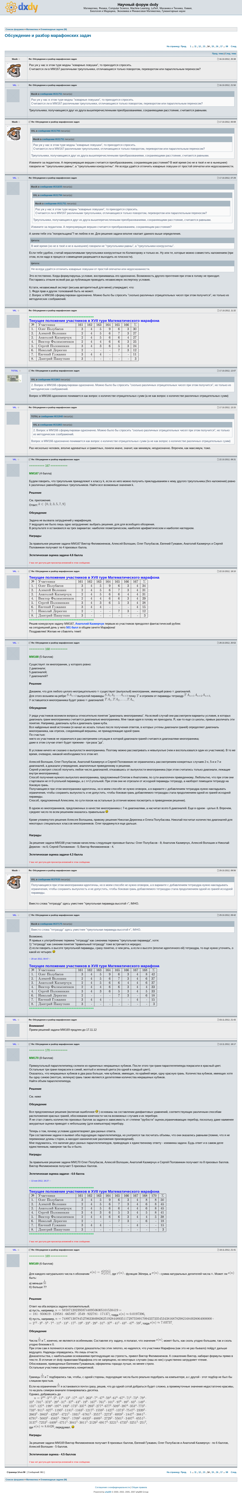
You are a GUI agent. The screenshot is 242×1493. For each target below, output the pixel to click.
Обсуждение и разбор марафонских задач (48, 35)
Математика (32, 1479)
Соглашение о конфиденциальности (112, 1487)
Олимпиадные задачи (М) (53, 1479)
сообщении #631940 (52, 416)
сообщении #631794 (49, 131)
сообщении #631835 (51, 186)
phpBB (108, 1492)
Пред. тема (217, 53)
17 (221, 46)
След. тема (230, 53)
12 (200, 46)
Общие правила (139, 1487)
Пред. (184, 46)
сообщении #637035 (49, 879)
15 (213, 46)
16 (217, 46)
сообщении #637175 (51, 924)
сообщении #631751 (51, 94)
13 (204, 46)
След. (234, 46)
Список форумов (15, 1479)
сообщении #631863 (49, 379)
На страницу (173, 46)
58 (227, 46)
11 (195, 46)
